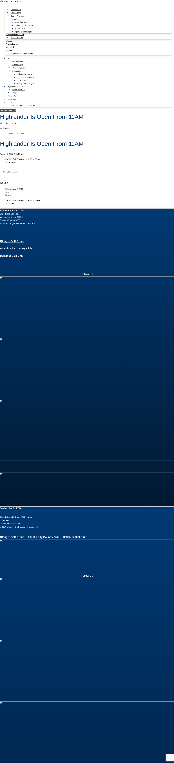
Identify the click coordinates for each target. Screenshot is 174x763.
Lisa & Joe (10, 162)
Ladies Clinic (20, 28)
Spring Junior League (23, 31)
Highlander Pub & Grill (15, 35)
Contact (9, 50)
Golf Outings (16, 13)
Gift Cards (10, 47)
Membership (16, 10)
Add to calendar (12, 172)
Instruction (15, 19)
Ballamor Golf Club (11, 255)
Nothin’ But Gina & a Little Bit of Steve (22, 159)
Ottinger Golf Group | (14, 537)
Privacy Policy (34, 527)
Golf (8, 6)
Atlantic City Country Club (16, 248)
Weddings (10, 41)
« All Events (5, 128)
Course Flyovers (17, 16)
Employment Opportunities (22, 53)
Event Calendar (17, 38)
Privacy (31, 223)
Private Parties (12, 44)
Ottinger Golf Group (12, 241)
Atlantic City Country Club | (45, 537)
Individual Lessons (22, 22)
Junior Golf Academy (24, 25)
